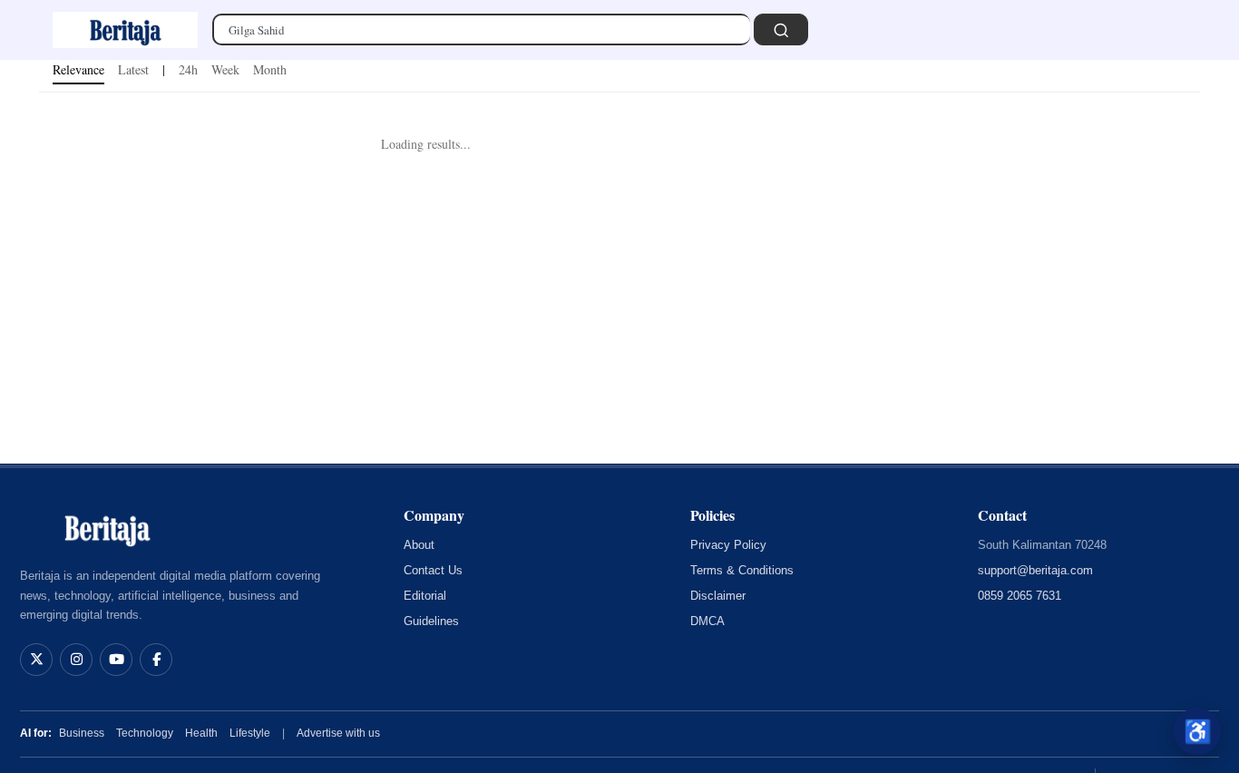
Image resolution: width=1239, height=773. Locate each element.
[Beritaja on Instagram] (76, 659)
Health (201, 733)
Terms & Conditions (742, 570)
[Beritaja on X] (36, 659)
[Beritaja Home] (107, 528)
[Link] (125, 30)
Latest (133, 69)
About (419, 545)
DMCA (707, 621)
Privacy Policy (728, 545)
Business (81, 733)
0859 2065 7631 (1019, 595)
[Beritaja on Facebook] (156, 659)
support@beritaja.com (1035, 570)
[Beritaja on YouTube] (116, 659)
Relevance (78, 69)
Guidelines (431, 621)
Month (270, 69)
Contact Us (433, 570)
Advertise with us (338, 733)
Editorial (425, 595)
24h (188, 69)
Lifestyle (249, 733)
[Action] (781, 29)
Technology (144, 733)
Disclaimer (718, 595)
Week (225, 69)
